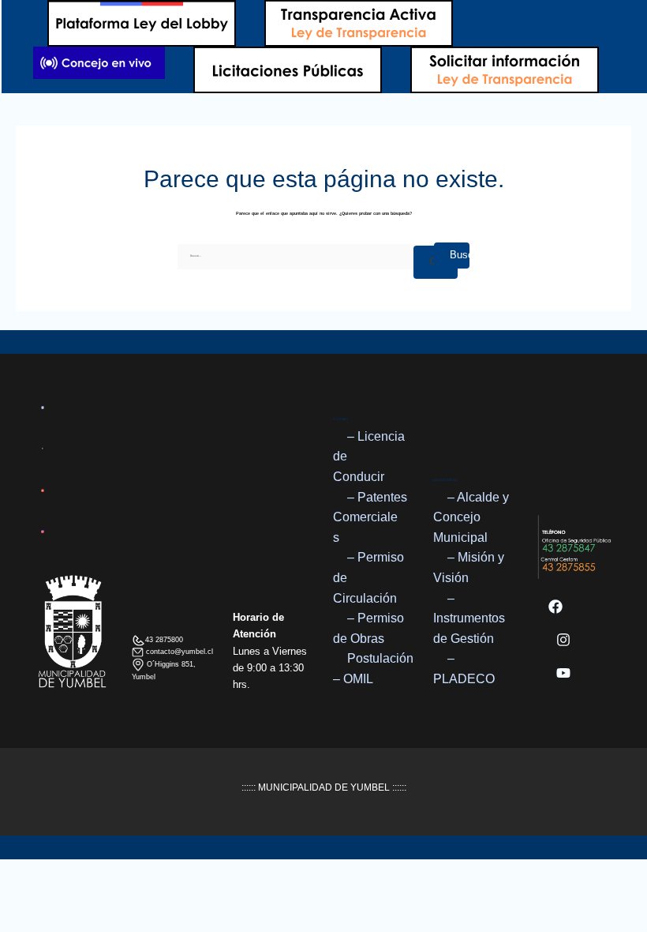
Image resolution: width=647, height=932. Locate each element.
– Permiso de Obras (368, 628)
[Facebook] (555, 606)
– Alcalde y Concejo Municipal (471, 517)
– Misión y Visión (468, 567)
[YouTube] (563, 673)
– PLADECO (464, 669)
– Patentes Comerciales (370, 517)
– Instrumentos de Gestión (469, 618)
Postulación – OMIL (373, 669)
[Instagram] (563, 639)
